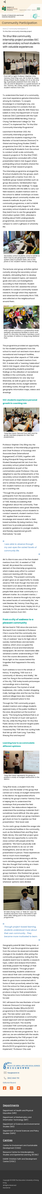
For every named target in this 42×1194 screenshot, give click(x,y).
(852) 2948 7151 (13, 1078)
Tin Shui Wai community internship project (17, 31)
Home (5, 29)
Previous (1, 70)
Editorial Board (9, 1082)
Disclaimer (6, 1188)
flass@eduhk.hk (13, 1073)
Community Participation (17, 29)
